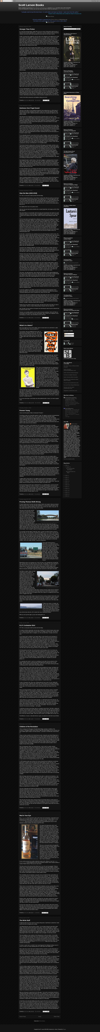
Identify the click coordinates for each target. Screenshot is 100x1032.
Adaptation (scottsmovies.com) (70, 390)
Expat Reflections (69, 408)
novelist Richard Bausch (40, 941)
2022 (66, 481)
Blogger (64, 1029)
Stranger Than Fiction (27, 29)
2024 (66, 477)
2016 (66, 492)
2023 (66, 479)
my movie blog (24, 817)
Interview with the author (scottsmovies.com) (69, 388)
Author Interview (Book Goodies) (71, 377)
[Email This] (43, 100)
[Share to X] (46, 100)
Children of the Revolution (29, 726)
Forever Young (25, 410)
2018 (66, 488)
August (68, 466)
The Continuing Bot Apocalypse (70, 469)
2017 (66, 490)
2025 (66, 475)
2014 (66, 496)
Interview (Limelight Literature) (70, 374)
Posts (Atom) (42, 1020)
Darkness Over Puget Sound (29, 108)
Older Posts (56, 1016)
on (59, 19)
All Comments (68, 335)
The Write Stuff (25, 920)
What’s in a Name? (26, 325)
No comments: (38, 100)
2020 (66, 484)
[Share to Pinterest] (48, 100)
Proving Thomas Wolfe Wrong (30, 502)
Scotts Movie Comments (70, 397)
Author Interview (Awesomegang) (71, 372)
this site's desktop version (63, 8)
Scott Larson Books (31, 5)
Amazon (54, 7)
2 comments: (37, 912)
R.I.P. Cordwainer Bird (27, 625)
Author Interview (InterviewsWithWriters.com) (70, 370)
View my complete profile (69, 458)
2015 (66, 494)
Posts (66, 333)
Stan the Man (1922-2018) (28, 193)
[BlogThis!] (44, 100)
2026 (66, 465)
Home (39, 1016)
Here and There (68, 409)
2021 (66, 483)
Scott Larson (74, 423)
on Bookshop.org (40, 7)
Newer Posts (23, 1016)
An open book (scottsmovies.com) (71, 382)
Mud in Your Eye (25, 815)
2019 (66, 486)
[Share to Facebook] (47, 100)
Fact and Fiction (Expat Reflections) (71, 384)
